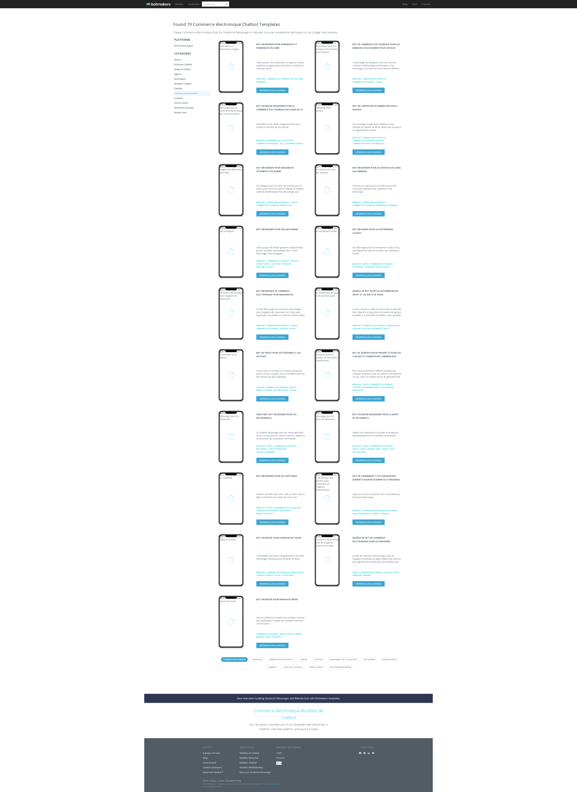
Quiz (282, 143)
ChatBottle (275, 784)
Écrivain (268, 390)
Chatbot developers (212, 767)
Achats (292, 328)
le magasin (369, 267)
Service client (388, 449)
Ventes (294, 202)
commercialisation (361, 143)
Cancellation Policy (233, 781)
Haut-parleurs (387, 387)
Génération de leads (184, 107)
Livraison (178, 98)
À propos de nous (211, 753)
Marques (260, 637)
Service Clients (181, 102)
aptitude (366, 328)
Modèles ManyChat (249, 757)
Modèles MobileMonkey (251, 767)
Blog (405, 4)
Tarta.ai (264, 784)
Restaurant (358, 267)
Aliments (375, 513)
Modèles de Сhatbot (249, 753)
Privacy (213, 781)
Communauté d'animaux (387, 205)
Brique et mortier (182, 69)
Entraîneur (377, 328)
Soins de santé (393, 325)
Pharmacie (261, 82)
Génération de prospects (374, 79)
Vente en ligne (296, 79)
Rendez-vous (180, 112)
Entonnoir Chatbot (183, 64)
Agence (177, 74)
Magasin (371, 449)
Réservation (180, 78)
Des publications (281, 390)
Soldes (379, 82)
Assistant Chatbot (182, 83)
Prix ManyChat (378, 143)
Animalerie (357, 575)
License (221, 781)
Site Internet (288, 575)
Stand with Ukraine (212, 772)
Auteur (293, 390)
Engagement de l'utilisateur (280, 140)
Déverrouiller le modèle (272, 90)
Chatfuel (178, 88)
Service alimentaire (277, 449)
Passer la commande (265, 452)
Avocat (177, 59)
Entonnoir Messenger (340, 667)
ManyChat (261, 79)
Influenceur (358, 390)
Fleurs (278, 575)
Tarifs (414, 4)
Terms (205, 781)
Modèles (179, 4)
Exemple (260, 390)
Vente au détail (383, 267)
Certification (194, 4)
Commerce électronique (186, 93)
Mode (378, 449)
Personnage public (370, 387)
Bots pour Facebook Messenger (255, 772)
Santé (385, 328)
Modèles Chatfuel (248, 762)
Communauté (209, 762)
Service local (286, 205)
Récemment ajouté (183, 45)
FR (278, 763)
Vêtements (277, 637)
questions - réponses (281, 264)
